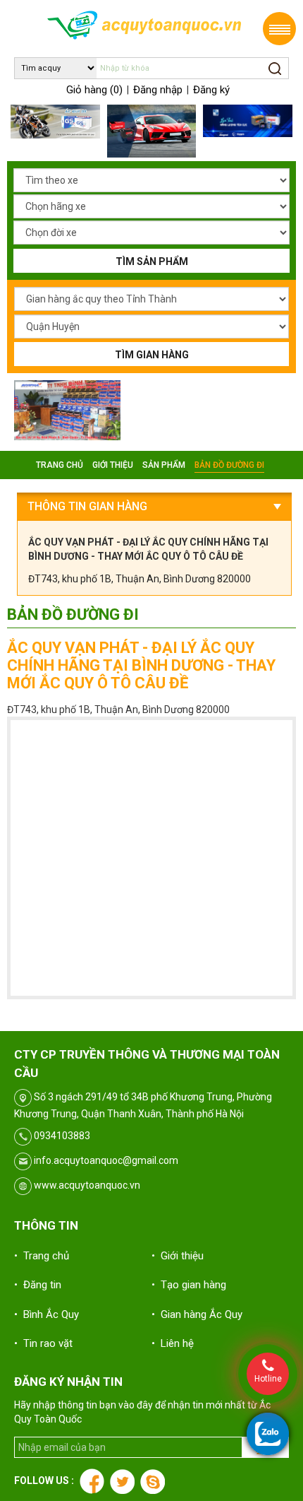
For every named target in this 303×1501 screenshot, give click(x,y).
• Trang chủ (41, 1255)
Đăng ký (211, 89)
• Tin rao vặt (43, 1343)
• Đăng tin (37, 1284)
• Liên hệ (173, 1343)
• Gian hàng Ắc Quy (197, 1314)
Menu (279, 28)
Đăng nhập (158, 89)
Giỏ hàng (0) (94, 89)
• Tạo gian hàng (189, 1284)
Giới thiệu (112, 465)
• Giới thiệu (178, 1255)
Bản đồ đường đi (229, 465)
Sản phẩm (163, 465)
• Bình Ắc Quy (46, 1314)
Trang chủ (59, 465)
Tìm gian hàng (152, 354)
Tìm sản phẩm (152, 261)
